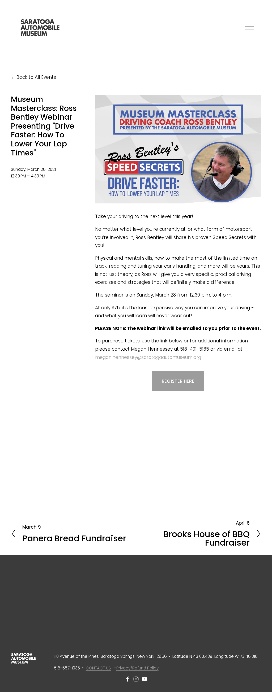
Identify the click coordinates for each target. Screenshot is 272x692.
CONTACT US (98, 668)
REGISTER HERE (178, 381)
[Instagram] (136, 679)
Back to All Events (36, 77)
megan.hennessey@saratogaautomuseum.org (148, 357)
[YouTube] (144, 679)
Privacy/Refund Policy (137, 668)
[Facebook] (127, 679)
